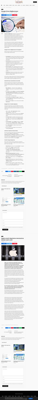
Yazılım (30, 5)
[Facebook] (2, 35)
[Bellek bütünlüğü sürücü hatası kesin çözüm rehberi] (6, 200)
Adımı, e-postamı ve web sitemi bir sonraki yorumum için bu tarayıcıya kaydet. (13, 227)
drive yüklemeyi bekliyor (4, 168)
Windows (7, 5)
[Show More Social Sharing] (18, 15)
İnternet (19, 5)
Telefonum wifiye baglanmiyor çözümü (5, 189)
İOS (21, 5)
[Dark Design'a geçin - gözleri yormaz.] (35, 5)
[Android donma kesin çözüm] (19, 191)
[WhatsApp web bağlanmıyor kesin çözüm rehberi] (19, 200)
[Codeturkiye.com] (19, 2)
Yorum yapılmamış (11, 241)
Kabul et (31, 398)
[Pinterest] (2, 41)
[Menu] (1, 5)
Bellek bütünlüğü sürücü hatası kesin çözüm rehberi (6, 205)
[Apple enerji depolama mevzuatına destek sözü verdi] (12, 253)
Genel (4, 5)
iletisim (33, 5)
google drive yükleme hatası (18, 168)
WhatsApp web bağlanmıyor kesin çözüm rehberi (19, 205)
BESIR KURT (3, 241)
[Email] (2, 43)
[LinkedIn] (2, 39)
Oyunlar (23, 5)
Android (10, 5)
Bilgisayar (27, 5)
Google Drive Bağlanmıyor (11, 168)
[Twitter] (2, 37)
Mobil (16, 5)
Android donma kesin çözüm (18, 351)
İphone (13, 5)
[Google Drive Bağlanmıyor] (12, 24)
